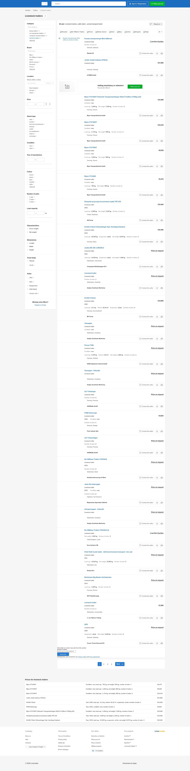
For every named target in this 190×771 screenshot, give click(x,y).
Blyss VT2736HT (90, 122)
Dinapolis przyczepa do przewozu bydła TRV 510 (102, 201)
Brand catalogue (63, 749)
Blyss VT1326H (90, 176)
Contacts (28, 743)
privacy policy (82, 657)
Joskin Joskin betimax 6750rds (96, 60)
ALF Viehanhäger (91, 438)
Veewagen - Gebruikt (92, 370)
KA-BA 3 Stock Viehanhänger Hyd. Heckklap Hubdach (104, 227)
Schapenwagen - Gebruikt (94, 509)
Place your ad (135, 86)
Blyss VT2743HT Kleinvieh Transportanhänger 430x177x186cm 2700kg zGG (112, 97)
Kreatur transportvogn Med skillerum (98, 38)
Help (26, 739)
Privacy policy (62, 739)
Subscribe (63, 654)
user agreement (95, 657)
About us (28, 736)
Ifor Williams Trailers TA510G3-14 (96, 530)
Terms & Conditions (64, 736)
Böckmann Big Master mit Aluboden (97, 577)
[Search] (53, 3)
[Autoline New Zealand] (32, 3)
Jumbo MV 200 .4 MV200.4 (94, 248)
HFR (86, 624)
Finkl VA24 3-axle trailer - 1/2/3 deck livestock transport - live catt (108, 552)
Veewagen (88, 323)
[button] (157, 53)
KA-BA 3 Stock (90, 298)
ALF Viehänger (90, 391)
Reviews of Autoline (64, 746)
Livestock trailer (90, 273)
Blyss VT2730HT (90, 147)
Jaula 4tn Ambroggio (92, 484)
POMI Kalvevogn (90, 413)
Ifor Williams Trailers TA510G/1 (95, 459)
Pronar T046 (89, 345)
